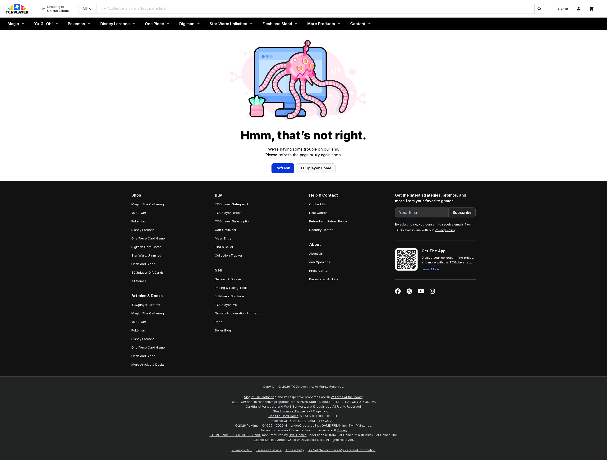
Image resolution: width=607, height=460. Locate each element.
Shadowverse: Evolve (289, 411)
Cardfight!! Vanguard (261, 406)
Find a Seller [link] (224, 247)
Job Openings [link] (319, 262)
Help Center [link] (318, 213)
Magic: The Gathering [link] (147, 204)
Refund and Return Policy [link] (328, 221)
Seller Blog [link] (223, 330)
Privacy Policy (445, 230)
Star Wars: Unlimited (228, 23)
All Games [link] (138, 281)
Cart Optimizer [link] (225, 230)
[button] (539, 9)
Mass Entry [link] (223, 238)
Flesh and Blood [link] (143, 264)
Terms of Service (269, 450)
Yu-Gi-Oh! (43, 23)
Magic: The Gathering (260, 397)
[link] (17, 9)
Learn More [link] (430, 269)
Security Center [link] (321, 230)
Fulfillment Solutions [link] (229, 296)
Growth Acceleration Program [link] (237, 313)
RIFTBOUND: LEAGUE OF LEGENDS (235, 435)
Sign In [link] (562, 8)
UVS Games (298, 435)
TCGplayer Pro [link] (226, 305)
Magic (13, 23)
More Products (321, 23)
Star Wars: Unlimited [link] (146, 255)
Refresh (283, 168)
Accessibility (294, 450)
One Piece (154, 23)
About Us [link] (316, 253)
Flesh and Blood (277, 23)
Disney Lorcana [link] (143, 230)
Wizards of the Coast (347, 397)
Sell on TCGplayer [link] (228, 279)
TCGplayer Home (315, 168)
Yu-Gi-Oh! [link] (138, 213)
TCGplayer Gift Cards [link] (147, 272)
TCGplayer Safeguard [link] (231, 204)
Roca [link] (218, 322)
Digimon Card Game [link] (146, 247)
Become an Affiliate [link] (323, 279)
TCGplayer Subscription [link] (233, 221)
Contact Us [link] (317, 204)
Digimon (186, 23)
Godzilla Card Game (283, 416)
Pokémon (76, 23)
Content (357, 23)
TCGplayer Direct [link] (228, 213)
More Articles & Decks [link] (148, 364)
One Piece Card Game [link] (148, 238)
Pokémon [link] (138, 221)
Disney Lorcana (115, 23)
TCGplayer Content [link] (145, 305)
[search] (316, 8)
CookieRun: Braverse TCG (273, 440)
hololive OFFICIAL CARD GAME (294, 421)
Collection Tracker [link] (228, 255)
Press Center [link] (319, 270)
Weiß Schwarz (295, 406)
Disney (342, 430)
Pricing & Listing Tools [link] (231, 288)
